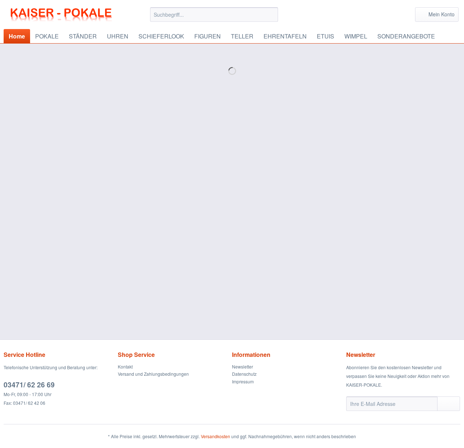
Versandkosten (215, 436)
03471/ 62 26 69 (29, 385)
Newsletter (242, 366)
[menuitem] (214, 18)
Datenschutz (244, 374)
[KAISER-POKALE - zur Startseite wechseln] (62, 16)
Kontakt (125, 366)
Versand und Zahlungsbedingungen (153, 374)
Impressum (243, 381)
